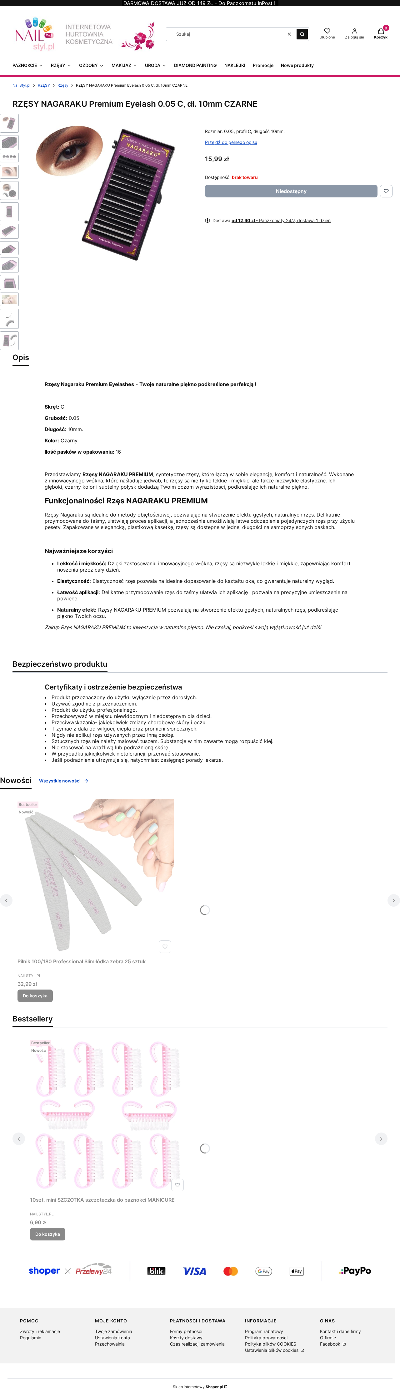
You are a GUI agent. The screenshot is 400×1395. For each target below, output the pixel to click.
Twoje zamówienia (113, 1331)
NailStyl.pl (21, 85)
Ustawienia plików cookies (272, 1350)
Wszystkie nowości (60, 780)
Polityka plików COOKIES (270, 1344)
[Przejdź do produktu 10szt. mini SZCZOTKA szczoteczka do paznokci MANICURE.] (108, 1115)
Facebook (331, 1344)
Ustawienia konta (112, 1337)
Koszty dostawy (186, 1337)
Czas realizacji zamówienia (197, 1344)
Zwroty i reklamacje (40, 1331)
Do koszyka (35, 995)
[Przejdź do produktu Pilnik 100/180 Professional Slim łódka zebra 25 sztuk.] (96, 877)
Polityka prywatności (266, 1337)
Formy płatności (186, 1331)
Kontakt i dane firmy (340, 1331)
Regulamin (30, 1337)
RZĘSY (44, 85)
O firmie (328, 1337)
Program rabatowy (264, 1331)
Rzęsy (63, 85)
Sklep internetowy (198, 1386)
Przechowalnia (110, 1344)
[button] (302, 34)
